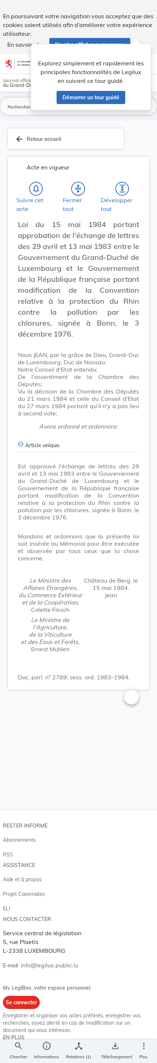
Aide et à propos (22, 879)
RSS (8, 854)
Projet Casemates (24, 894)
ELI (6, 908)
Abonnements (19, 840)
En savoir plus (26, 44)
